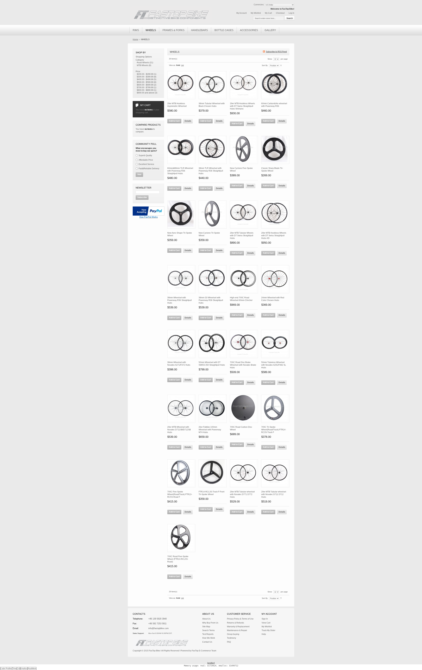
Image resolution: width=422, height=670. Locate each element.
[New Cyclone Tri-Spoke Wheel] (213, 215)
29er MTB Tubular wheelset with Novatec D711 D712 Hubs (273, 494)
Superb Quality (145, 155)
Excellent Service (146, 164)
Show (270, 59)
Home (135, 39)
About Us (206, 619)
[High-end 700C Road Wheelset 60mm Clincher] (244, 279)
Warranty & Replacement (238, 626)
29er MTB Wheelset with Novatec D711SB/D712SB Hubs (179, 429)
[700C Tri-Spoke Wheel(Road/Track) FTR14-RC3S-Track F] (275, 409)
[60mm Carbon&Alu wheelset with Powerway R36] (275, 85)
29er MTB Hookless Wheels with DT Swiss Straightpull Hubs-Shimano (242, 106)
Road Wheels (143, 62)
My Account (241, 13)
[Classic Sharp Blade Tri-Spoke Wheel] (275, 150)
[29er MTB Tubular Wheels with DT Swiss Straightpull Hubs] (244, 215)
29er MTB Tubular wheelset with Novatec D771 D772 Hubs (242, 494)
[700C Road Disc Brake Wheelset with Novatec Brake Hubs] (244, 344)
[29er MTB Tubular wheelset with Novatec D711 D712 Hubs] (275, 473)
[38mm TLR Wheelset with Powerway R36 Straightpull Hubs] (213, 150)
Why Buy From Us (210, 623)
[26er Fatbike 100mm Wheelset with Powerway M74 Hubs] (213, 409)
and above (145, 93)
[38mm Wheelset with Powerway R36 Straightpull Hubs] (181, 279)
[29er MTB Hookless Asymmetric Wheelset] (181, 85)
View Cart (266, 623)
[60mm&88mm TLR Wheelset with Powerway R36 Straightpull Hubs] (181, 150)
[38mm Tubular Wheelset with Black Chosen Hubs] (213, 85)
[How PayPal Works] (148, 208)
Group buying (233, 634)
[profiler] (211, 663)
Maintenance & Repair (237, 630)
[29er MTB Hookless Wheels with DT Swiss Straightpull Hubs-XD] (275, 215)
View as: (172, 65)
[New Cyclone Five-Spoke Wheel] (244, 150)
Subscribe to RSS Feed (276, 52)
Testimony (231, 638)
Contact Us (207, 642)
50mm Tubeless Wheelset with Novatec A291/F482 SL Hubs (273, 365)
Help (264, 634)
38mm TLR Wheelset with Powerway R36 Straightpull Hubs (211, 171)
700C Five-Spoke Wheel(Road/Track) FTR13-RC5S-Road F (179, 494)
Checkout (280, 13)
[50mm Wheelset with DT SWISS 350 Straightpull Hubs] (213, 344)
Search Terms (208, 630)
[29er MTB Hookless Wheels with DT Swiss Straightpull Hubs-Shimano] (244, 85)
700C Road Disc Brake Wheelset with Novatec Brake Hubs (243, 365)
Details (188, 121)
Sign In (265, 619)
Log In (291, 13)
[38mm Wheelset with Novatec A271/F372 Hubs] (181, 344)
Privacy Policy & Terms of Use (240, 619)
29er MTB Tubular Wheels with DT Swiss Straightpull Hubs (241, 235)
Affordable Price (146, 160)
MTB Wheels (142, 65)
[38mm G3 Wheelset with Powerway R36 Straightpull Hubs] (213, 279)
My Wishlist (256, 13)
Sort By (265, 65)
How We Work (208, 638)
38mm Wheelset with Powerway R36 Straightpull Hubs (179, 300)
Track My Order (268, 630)
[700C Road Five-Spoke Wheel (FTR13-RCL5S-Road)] (181, 538)
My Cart (268, 13)
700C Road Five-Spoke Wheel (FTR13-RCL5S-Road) (177, 559)
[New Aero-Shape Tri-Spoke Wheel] (181, 215)
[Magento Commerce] (170, 14)
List (182, 65)
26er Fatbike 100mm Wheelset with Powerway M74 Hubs (210, 429)
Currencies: (259, 4)
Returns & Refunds (235, 623)
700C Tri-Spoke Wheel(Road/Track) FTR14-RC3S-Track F (273, 429)
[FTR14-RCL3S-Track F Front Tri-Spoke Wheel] (213, 473)
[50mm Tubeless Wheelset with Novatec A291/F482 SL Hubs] (275, 344)
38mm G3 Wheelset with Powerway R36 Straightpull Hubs (211, 300)
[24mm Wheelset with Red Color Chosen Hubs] (275, 279)
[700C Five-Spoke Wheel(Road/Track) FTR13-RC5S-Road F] (181, 473)
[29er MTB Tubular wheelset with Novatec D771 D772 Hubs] (244, 473)
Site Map (206, 626)
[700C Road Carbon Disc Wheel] (244, 409)
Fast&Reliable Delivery (149, 168)
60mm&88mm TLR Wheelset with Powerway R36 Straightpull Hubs (180, 171)
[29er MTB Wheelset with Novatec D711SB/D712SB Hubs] (181, 409)
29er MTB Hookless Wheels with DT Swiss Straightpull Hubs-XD (273, 235)
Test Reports (207, 634)
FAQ (229, 642)
